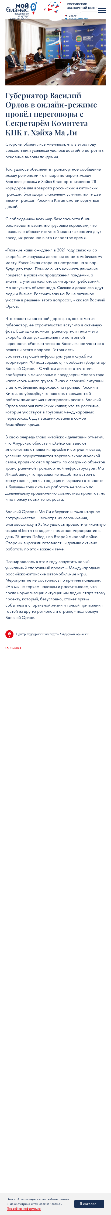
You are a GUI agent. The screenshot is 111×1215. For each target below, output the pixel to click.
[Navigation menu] (102, 10)
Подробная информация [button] (24, 1208)
